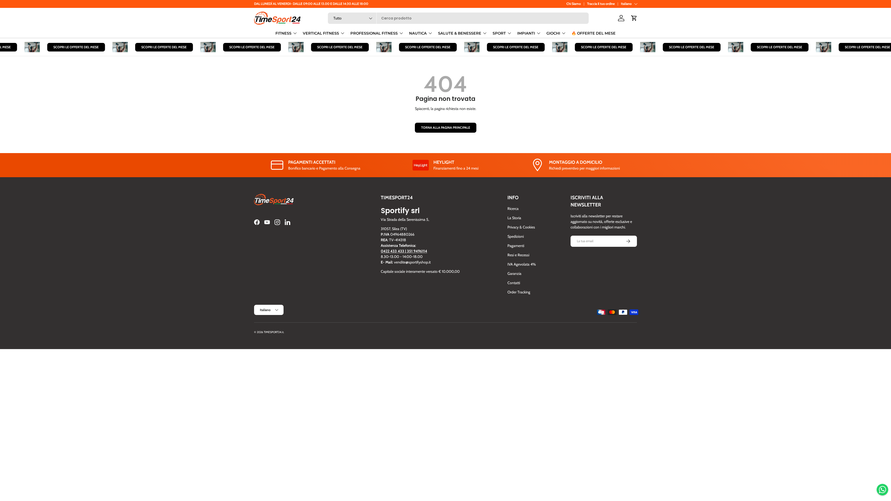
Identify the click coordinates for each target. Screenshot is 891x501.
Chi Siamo (573, 4)
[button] (634, 18)
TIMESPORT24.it (274, 332)
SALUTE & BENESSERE (459, 33)
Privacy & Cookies (521, 227)
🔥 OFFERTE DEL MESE (593, 33)
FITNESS (283, 33)
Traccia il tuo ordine (601, 4)
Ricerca (513, 208)
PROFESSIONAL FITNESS (374, 33)
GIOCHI (553, 33)
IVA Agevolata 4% (521, 264)
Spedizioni (515, 236)
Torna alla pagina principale (445, 127)
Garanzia (514, 273)
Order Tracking (518, 292)
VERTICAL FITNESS (321, 33)
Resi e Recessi (518, 255)
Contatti (513, 283)
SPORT (499, 33)
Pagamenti (515, 246)
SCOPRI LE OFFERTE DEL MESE (68, 47)
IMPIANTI (526, 33)
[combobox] (458, 18)
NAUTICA (418, 33)
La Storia (514, 218)
